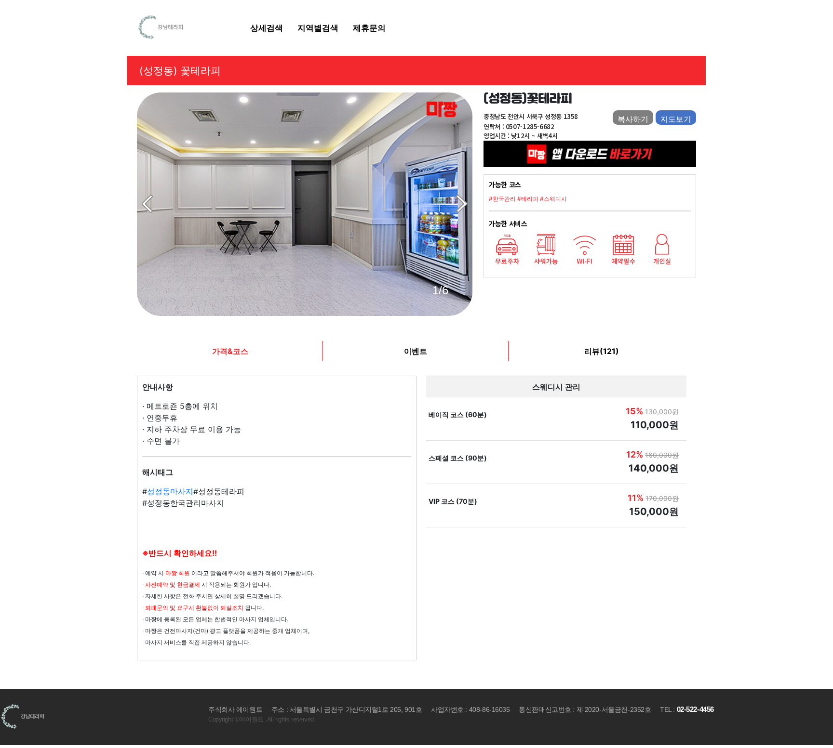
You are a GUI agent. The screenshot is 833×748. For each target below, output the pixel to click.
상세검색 (266, 28)
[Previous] (147, 204)
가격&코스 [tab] (230, 351)
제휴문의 (369, 28)
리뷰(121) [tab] (601, 351)
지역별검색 (317, 28)
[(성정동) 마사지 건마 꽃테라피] (304, 204)
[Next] (462, 204)
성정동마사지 (170, 491)
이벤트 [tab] (415, 351)
